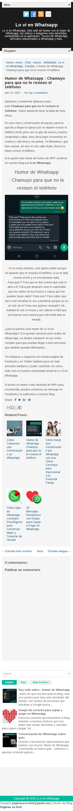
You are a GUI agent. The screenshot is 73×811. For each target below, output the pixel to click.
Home (9, 62)
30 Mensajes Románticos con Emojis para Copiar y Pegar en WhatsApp (33, 518)
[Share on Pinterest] (29, 399)
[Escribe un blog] (12, 407)
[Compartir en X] (16, 407)
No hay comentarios (36, 92)
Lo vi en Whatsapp (36, 24)
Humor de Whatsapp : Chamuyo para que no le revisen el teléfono (35, 82)
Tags (23, 682)
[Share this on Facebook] (15, 399)
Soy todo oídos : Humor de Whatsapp (44, 689)
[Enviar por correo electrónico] (9, 407)
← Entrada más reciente (17, 551)
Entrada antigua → (59, 551)
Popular (9, 682)
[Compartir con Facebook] (20, 407)
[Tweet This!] (19, 399)
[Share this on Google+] (24, 399)
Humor (37, 62)
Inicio (40, 551)
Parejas (30, 66)
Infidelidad (50, 62)
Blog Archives (41, 682)
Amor (19, 62)
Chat (28, 62)
